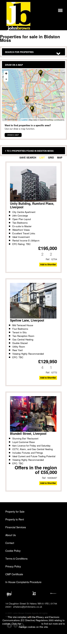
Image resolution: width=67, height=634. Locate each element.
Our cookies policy (31, 623)
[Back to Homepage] (60, 10)
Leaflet (24, 119)
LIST (42, 157)
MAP (59, 157)
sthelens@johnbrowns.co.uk (27, 606)
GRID (51, 157)
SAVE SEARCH (27, 157)
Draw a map (13, 135)
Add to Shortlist (48, 264)
